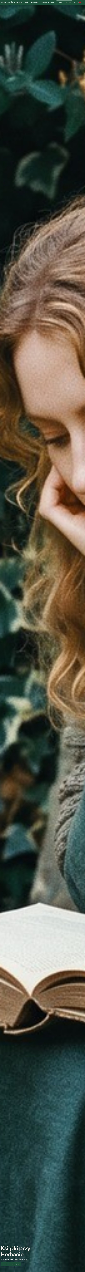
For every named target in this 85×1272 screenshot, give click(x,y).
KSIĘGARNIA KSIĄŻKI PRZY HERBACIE (11, 2)
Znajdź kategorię (15, 1264)
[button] (70, 2)
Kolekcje (5, 1264)
